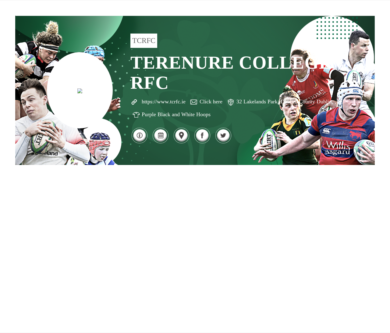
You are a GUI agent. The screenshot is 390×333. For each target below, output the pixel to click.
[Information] (139, 142)
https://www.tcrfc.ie (164, 101)
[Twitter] (223, 142)
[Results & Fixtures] (160, 142)
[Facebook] (202, 142)
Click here (211, 101)
